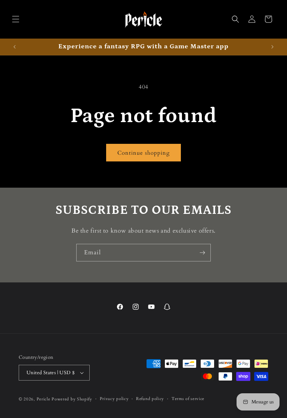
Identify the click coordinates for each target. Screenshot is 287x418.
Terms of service (188, 399)
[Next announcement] (272, 47)
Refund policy (150, 399)
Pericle (43, 399)
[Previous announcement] (14, 47)
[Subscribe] (202, 252)
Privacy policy (114, 399)
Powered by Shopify (72, 399)
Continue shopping (143, 153)
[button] (15, 19)
